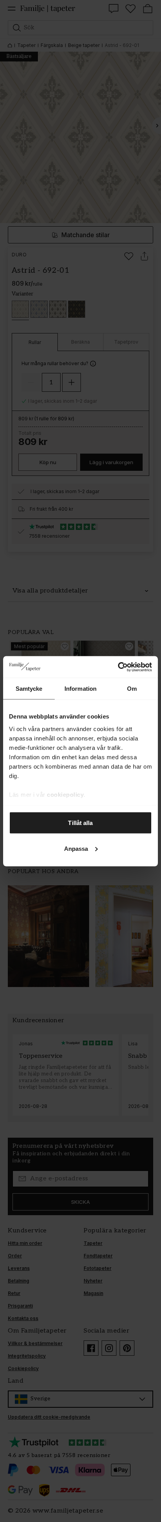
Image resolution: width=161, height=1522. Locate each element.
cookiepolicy (65, 794)
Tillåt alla (80, 823)
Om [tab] (132, 688)
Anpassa (76, 848)
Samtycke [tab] (29, 688)
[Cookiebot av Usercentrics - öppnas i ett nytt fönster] (118, 667)
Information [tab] (80, 688)
